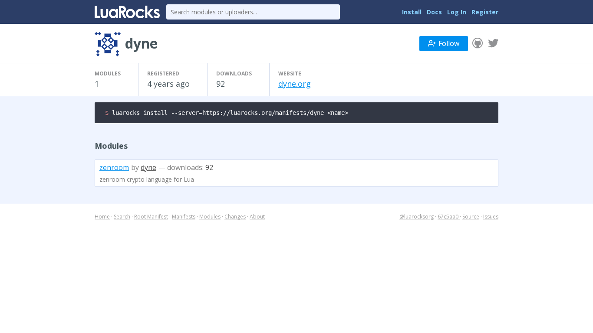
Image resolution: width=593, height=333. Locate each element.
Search (122, 216)
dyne (148, 167)
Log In (456, 12)
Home (102, 216)
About (257, 216)
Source (470, 216)
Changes (235, 216)
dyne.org (294, 83)
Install (412, 12)
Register (484, 12)
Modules (210, 216)
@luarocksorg (416, 216)
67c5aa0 (449, 216)
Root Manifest (151, 216)
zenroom (114, 167)
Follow (448, 43)
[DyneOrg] (493, 43)
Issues (490, 216)
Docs (434, 12)
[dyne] (477, 43)
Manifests (183, 216)
